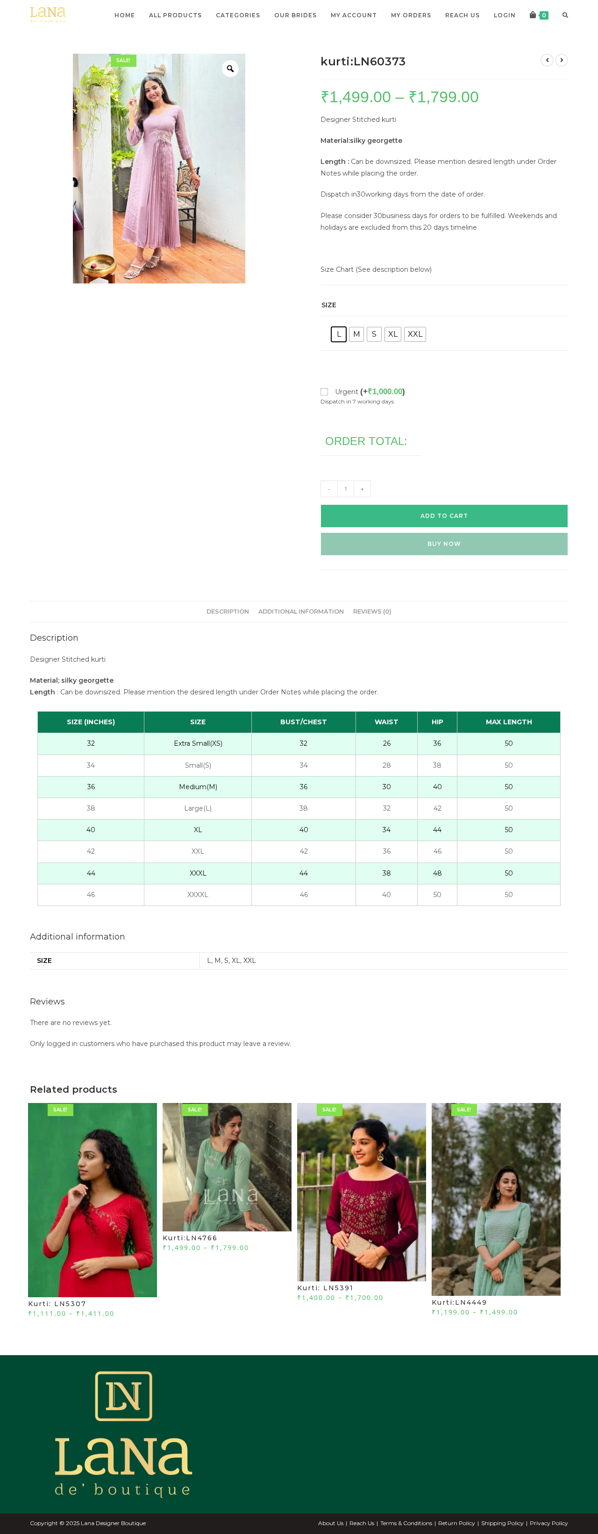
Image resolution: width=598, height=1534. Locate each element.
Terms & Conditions (406, 1523)
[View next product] (561, 60)
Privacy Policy (549, 1523)
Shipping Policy (502, 1523)
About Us (330, 1523)
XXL (249, 960)
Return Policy (456, 1523)
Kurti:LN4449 (459, 1302)
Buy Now (444, 543)
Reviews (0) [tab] (372, 611)
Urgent (370, 391)
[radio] (339, 334)
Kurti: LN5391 (325, 1288)
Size (328, 305)
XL (236, 960)
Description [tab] (227, 611)
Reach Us (361, 1523)
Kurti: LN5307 (57, 1304)
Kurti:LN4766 (190, 1238)
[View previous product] (547, 60)
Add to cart (444, 515)
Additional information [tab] (301, 611)
